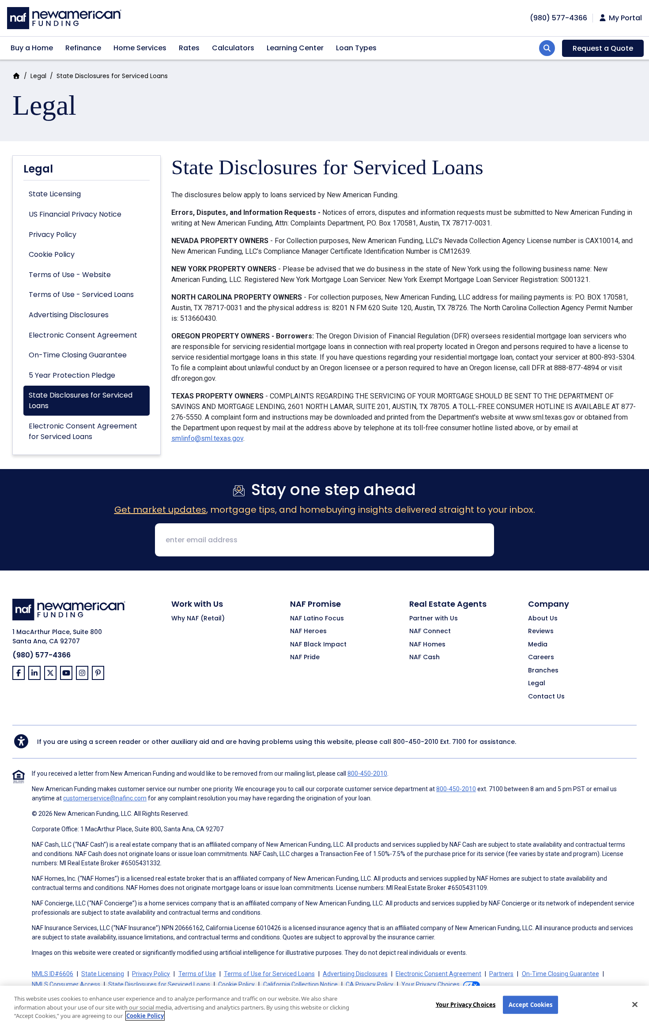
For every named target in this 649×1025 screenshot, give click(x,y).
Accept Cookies (531, 1004)
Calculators (233, 48)
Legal (38, 75)
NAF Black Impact (318, 645)
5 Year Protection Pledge (72, 375)
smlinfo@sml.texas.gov (207, 438)
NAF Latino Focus (317, 619)
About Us (543, 619)
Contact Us (546, 697)
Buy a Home (32, 48)
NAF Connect (430, 631)
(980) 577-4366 (558, 18)
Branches (543, 671)
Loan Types (356, 48)
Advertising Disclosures (69, 315)
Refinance (83, 48)
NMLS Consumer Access (66, 984)
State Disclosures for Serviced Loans (80, 400)
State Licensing (55, 194)
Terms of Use (197, 973)
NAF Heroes (308, 631)
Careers (541, 657)
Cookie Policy (52, 254)
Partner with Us (433, 619)
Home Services (139, 48)
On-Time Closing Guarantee (78, 355)
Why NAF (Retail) (198, 619)
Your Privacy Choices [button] (430, 984)
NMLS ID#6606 (52, 973)
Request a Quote (603, 48)
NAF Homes (427, 645)
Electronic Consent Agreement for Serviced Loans (83, 431)
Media (537, 645)
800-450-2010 (415, 741)
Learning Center (295, 48)
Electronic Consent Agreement (83, 335)
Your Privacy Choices (466, 1004)
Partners (501, 973)
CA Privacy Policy (369, 984)
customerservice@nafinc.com (105, 798)
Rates (189, 48)
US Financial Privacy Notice (75, 214)
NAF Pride (305, 657)
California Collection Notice (300, 984)
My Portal (624, 18)
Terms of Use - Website (70, 275)
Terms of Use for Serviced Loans (269, 973)
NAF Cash (424, 657)
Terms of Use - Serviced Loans (81, 294)
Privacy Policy (52, 234)
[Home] (64, 17)
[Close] (635, 1004)
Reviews (541, 631)
